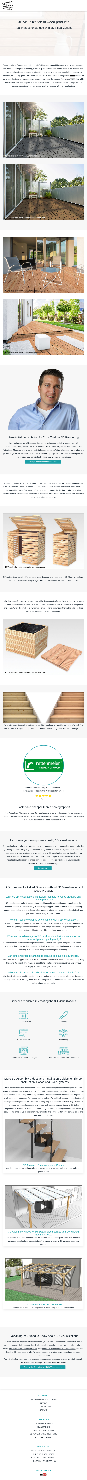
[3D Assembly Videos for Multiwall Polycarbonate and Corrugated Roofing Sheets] (43, 1228)
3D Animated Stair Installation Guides (43, 1165)
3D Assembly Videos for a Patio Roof (43, 1304)
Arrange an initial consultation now (42, 462)
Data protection (43, 1407)
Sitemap (44, 1410)
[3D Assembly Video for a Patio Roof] (43, 1301)
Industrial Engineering (43, 1461)
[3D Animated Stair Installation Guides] (43, 1161)
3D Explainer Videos (43, 1430)
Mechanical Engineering (43, 1451)
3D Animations (44, 1427)
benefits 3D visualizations (17, 1352)
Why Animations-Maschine (43, 1400)
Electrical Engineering (43, 1458)
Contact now (43, 868)
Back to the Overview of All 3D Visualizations (43, 1367)
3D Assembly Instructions (43, 1434)
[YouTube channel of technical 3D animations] (43, 1475)
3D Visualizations (43, 1437)
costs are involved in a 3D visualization (58, 1349)
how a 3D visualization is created (23, 1349)
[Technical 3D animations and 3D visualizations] (7, 10)
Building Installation (43, 1454)
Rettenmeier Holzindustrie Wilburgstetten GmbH (43, 791)
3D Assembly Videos (43, 1423)
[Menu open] (72, 77)
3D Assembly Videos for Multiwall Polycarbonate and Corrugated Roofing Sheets (43, 1233)
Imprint (43, 1403)
